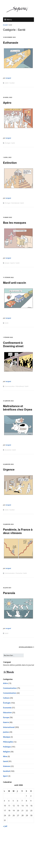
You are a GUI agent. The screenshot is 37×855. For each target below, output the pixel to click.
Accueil (5, 25)
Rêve (5, 756)
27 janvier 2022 (8, 401)
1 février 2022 (8, 337)
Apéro (7, 102)
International (15, 203)
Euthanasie (10, 42)
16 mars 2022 (7, 217)
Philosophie (8, 742)
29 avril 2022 (7, 97)
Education (7, 712)
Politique (7, 747)
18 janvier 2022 (8, 524)
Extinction (10, 163)
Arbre (5, 683)
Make (10, 843)
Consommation (9, 693)
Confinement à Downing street (13, 344)
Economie (8, 450)
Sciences (6, 766)
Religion (6, 751)
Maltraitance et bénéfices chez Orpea (17, 407)
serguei (8, 78)
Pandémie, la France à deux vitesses (18, 531)
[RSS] (18, 849)
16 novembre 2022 (9, 37)
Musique (6, 737)
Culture (6, 698)
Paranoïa (9, 593)
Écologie (7, 143)
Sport (5, 776)
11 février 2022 (8, 277)
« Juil (5, 826)
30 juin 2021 (7, 588)
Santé (6, 83)
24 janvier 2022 (8, 464)
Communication (10, 386)
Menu (9, 19)
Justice (6, 732)
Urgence (9, 469)
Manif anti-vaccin (14, 283)
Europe (7, 263)
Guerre (12, 263)
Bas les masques (14, 222)
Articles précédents (25, 647)
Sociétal (12, 83)
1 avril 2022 (7, 157)
